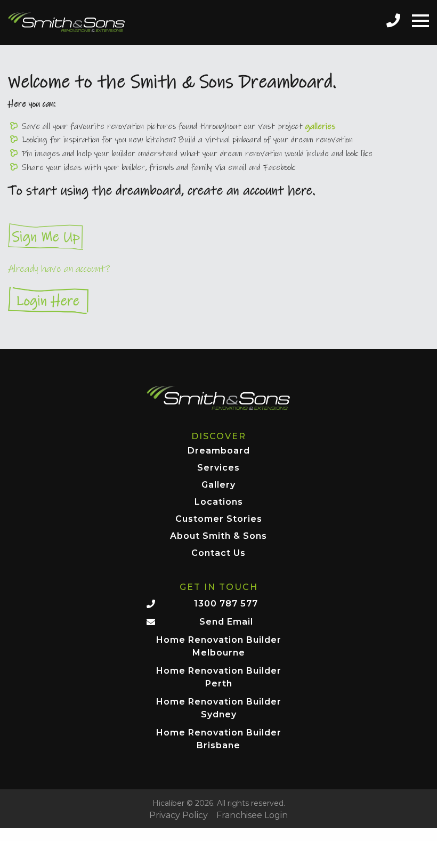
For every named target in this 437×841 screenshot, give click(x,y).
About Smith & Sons (218, 536)
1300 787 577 (226, 604)
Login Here (218, 300)
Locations (219, 502)
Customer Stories (218, 519)
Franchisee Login (252, 815)
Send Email (226, 622)
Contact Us (218, 553)
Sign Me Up (218, 236)
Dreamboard (219, 451)
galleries (320, 126)
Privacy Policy (178, 815)
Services (218, 468)
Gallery (218, 485)
